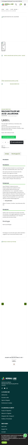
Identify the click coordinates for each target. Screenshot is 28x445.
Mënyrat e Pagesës (6, 413)
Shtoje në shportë (17, 142)
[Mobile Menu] (25, 4)
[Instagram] (7, 388)
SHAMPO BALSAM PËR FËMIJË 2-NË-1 (14, 357)
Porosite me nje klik (9, 137)
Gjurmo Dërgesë (5, 400)
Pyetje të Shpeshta (6, 410)
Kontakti (3, 432)
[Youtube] (4, 388)
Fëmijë (15, 356)
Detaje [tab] (7, 154)
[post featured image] (14, 297)
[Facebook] (2, 388)
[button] (16, 4)
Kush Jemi (3, 426)
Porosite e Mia (5, 397)
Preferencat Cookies (6, 403)
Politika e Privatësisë (6, 419)
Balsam (7, 147)
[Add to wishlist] (18, 364)
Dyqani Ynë (4, 429)
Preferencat (6, 439)
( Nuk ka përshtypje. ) (12, 116)
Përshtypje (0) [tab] (15, 154)
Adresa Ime (4, 395)
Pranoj (4, 442)
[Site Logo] (7, 4)
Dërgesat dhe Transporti (7, 416)
